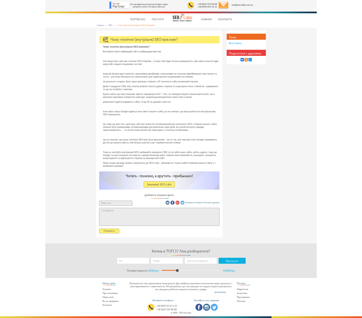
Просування (243, 297)
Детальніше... (221, 292)
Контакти (225, 19)
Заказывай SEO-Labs (159, 184)
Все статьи (235, 43)
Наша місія (108, 297)
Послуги (158, 19)
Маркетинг (242, 289)
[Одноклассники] (246, 59)
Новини (206, 19)
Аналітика (242, 293)
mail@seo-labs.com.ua (242, 5)
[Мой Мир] (250, 59)
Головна (107, 289)
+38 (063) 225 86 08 (207, 4)
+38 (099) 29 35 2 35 (166, 306)
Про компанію (110, 293)
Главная (100, 25)
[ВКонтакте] (242, 59)
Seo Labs (144, 284)
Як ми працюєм (111, 301)
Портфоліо (137, 19)
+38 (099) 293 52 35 (207, 7)
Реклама (241, 301)
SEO (110, 25)
